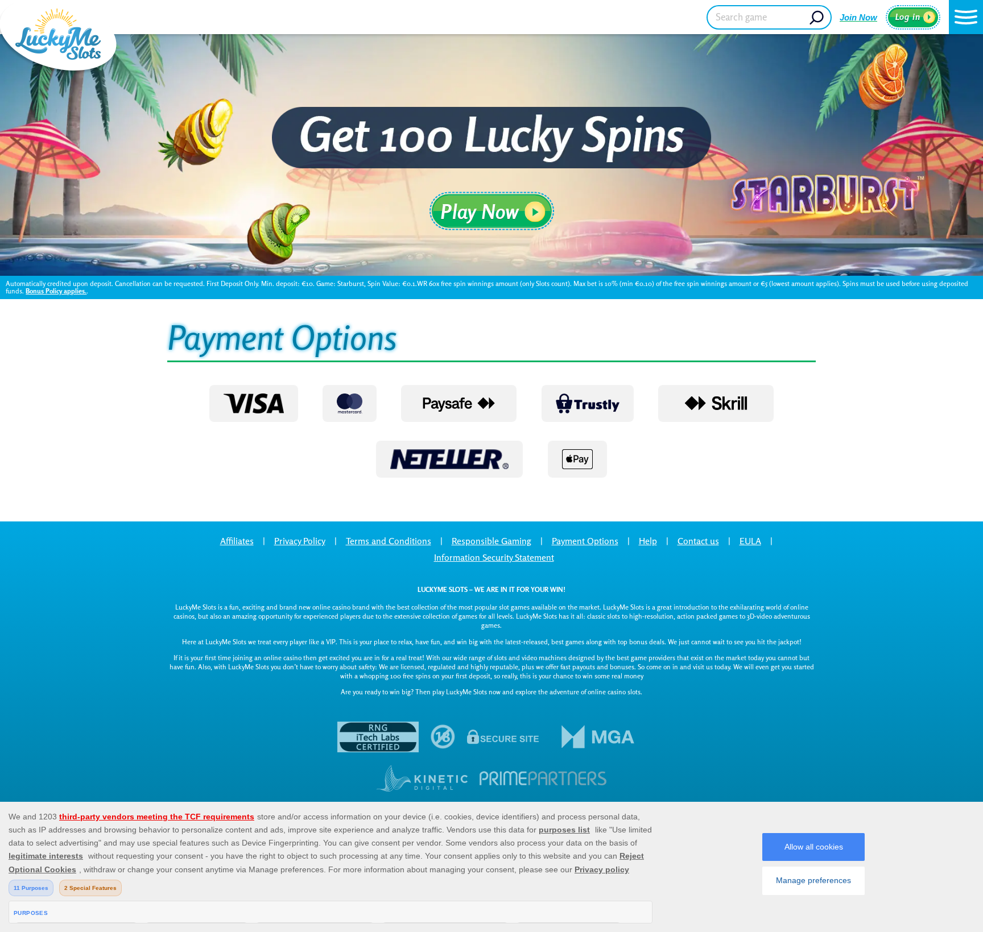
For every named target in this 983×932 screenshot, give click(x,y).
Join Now (858, 17)
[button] (966, 17)
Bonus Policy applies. (56, 291)
